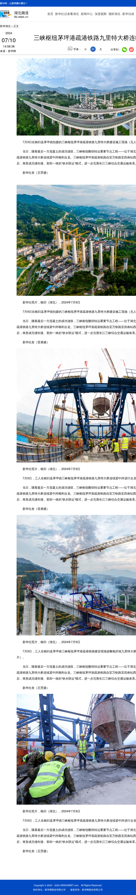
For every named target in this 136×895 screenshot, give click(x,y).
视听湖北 (114, 13)
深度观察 (101, 13)
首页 (50, 13)
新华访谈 (128, 13)
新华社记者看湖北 (67, 13)
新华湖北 (5, 26)
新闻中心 (87, 13)
